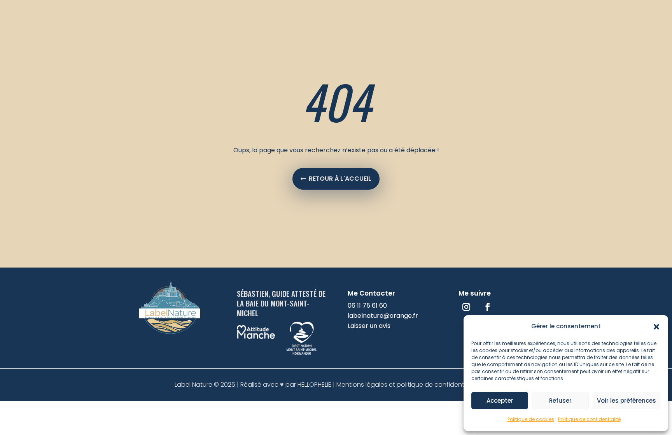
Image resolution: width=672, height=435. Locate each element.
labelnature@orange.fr (383, 315)
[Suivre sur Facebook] (487, 307)
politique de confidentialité (437, 384)
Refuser (560, 400)
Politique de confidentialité (589, 419)
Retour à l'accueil (340, 178)
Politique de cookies (531, 419)
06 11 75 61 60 (367, 305)
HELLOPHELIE (314, 384)
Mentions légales (362, 384)
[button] (656, 327)
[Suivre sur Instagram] (466, 307)
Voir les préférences (626, 400)
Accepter (499, 400)
